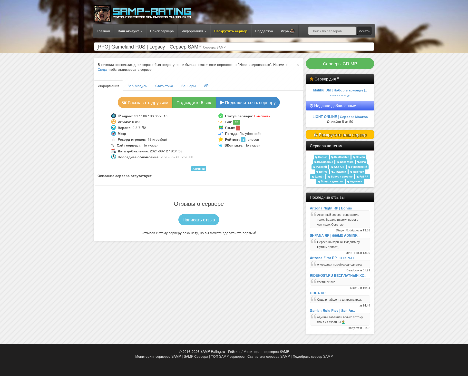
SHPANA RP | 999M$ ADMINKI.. (335, 235)
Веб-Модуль (137, 85)
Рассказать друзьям (147, 102)
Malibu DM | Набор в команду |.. (340, 90)
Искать (364, 30)
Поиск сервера (162, 30)
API (206, 85)
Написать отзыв (199, 219)
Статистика (164, 85)
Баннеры (188, 85)
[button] (287, 31)
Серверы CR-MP (340, 63)
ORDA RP (317, 292)
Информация (193, 30)
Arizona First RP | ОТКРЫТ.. (333, 257)
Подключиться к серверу (250, 102)
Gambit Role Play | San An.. (332, 310)
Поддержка (264, 30)
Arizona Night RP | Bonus (331, 208)
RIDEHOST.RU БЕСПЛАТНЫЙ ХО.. (338, 275)
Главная (103, 30)
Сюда (102, 69)
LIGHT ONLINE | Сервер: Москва (340, 116)
